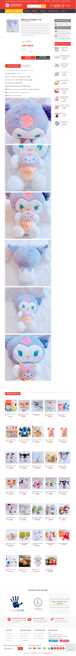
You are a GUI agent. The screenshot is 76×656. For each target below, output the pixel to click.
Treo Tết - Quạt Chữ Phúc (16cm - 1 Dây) (64, 105)
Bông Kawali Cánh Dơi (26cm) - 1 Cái (10, 518)
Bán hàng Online (9, 638)
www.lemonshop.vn (16, 89)
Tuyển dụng (8, 640)
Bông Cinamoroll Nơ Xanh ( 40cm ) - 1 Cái (36, 466)
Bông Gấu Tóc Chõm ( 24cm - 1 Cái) (50, 518)
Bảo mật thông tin (23, 635)
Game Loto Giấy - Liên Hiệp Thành (64, 122)
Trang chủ (27, 11)
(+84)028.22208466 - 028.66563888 (60, 636)
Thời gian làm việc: (61, 35)
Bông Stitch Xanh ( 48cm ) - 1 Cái (24, 440)
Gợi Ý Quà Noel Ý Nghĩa (39, 633)
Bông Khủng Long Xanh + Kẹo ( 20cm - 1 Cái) (37, 518)
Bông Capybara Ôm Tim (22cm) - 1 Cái (23, 415)
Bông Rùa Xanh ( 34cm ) (24, 543)
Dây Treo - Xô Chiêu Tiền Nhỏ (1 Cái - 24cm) (64, 90)
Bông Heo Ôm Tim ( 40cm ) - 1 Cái (49, 440)
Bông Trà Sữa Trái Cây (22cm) (11, 570)
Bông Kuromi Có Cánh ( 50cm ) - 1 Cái (24, 466)
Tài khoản (47, 1)
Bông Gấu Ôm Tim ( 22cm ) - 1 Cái (49, 466)
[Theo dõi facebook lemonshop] (55, 648)
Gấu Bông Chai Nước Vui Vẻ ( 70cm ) (37, 544)
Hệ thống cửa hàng (66, 1)
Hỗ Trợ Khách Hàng (39, 630)
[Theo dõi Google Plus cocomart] (57, 648)
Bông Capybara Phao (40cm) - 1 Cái (10, 492)
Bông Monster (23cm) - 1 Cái (10, 415)
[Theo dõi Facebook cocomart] (52, 648)
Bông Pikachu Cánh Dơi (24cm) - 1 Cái (50, 492)
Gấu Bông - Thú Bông (16, 13)
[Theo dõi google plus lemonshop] (60, 648)
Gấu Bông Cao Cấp (26, 13)
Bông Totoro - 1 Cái (36, 414)
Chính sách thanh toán (24, 640)
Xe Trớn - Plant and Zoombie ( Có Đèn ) (64, 64)
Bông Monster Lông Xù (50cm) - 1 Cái (11, 544)
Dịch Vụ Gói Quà (9, 635)
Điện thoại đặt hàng (61, 31)
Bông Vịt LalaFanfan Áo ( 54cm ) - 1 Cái (11, 440)
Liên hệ (63, 11)
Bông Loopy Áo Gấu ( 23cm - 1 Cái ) (63, 518)
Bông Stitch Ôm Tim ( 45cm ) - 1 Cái (62, 415)
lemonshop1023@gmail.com (57, 638)
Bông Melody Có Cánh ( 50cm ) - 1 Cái (11, 466)
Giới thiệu (34, 11)
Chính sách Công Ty (25, 630)
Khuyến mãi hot (56, 1)
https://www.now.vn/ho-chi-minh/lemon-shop (20, 92)
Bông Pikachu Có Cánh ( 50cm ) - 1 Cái (37, 440)
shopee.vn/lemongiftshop (16, 95)
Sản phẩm (42, 11)
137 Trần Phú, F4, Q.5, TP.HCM (63, 24)
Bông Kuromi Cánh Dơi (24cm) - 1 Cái (63, 492)
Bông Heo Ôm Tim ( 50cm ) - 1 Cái (63, 440)
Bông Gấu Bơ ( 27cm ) (63, 543)
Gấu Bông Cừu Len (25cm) (36, 570)
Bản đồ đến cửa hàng (54, 11)
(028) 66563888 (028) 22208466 (57, 5)
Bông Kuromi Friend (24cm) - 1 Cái (23, 492)
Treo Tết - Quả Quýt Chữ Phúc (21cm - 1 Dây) (64, 98)
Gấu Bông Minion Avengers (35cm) (49, 570)
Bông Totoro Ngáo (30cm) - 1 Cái (23, 518)
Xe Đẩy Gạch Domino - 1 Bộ (64, 81)
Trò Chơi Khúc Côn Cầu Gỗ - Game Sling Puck (64, 56)
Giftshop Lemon (52, 630)
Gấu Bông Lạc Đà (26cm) (50, 543)
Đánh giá (26, 66)
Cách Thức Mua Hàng (38, 635)
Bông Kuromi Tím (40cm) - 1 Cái (64, 48)
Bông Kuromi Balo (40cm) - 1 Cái (62, 466)
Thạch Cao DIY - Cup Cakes (64, 72)
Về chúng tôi (8, 633)
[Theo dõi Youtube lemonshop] (63, 648)
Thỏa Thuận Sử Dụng (38, 638)
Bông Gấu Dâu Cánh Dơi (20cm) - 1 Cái (37, 492)
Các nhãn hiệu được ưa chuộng (38, 590)
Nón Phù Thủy (62, 113)
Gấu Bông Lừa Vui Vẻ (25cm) (23, 570)
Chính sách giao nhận (24, 633)
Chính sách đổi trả (24, 638)
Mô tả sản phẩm (13, 66)
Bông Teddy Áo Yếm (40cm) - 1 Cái (49, 415)
